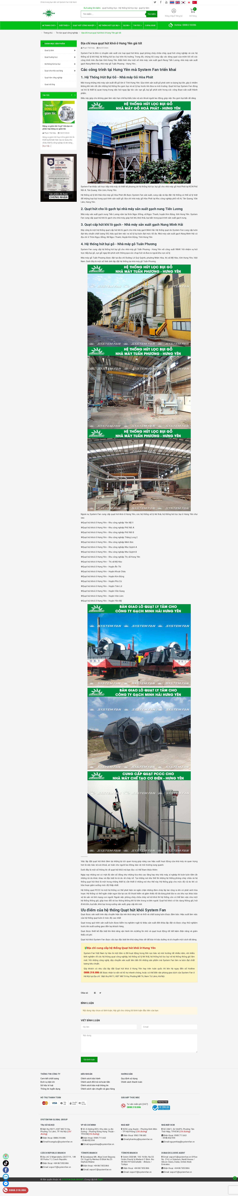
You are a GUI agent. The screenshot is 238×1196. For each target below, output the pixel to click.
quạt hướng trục (109, 8)
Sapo (100, 1179)
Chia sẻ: (84, 993)
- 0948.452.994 (88, 1140)
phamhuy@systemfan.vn (140, 1139)
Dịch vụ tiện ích (47, 1082)
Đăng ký (179, 16)
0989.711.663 (100, 1138)
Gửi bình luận (89, 1059)
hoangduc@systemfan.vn (60, 1142)
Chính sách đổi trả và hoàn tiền (95, 1082)
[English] (177, 2)
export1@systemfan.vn (60, 1167)
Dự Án (126, 25)
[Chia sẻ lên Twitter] (100, 993)
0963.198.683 (140, 1135)
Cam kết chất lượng (49, 1078)
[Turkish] (194, 2)
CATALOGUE (150, 25)
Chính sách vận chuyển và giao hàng (98, 1089)
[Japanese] (189, 2)
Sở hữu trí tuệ (46, 1085)
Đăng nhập (169, 16)
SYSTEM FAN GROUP (72, 1179)
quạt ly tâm (144, 8)
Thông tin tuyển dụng (50, 1089)
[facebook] (160, 2)
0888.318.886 (134, 1107)
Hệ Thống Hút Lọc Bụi (109, 25)
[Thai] (172, 2)
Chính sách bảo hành (91, 1078)
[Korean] (183, 2)
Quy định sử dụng (129, 1078)
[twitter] (155, 2)
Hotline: (185, 25)
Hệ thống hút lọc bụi (128, 8)
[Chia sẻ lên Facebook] (95, 993)
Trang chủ (49, 25)
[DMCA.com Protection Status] (175, 1102)
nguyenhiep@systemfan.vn (101, 1144)
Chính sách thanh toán (131, 1082)
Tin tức (137, 25)
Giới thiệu (64, 25)
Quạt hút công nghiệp (83, 25)
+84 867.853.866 (61, 1163)
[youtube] (166, 2)
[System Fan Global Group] (58, 13)
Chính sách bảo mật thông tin (95, 1085)
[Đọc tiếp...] (47, 146)
